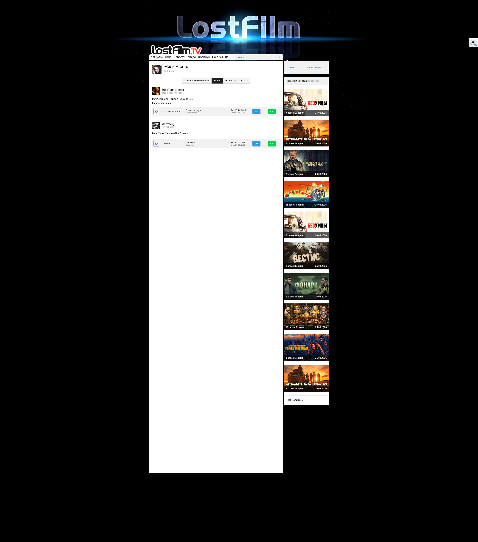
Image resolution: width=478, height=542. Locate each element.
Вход (292, 68)
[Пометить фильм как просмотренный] (156, 143)
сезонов (313, 81)
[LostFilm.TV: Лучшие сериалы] (178, 49)
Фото (244, 80)
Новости (230, 80)
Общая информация (197, 80)
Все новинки (294, 400)
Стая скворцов (193, 111)
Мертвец (190, 143)
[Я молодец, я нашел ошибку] (459, 43)
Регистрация (314, 68)
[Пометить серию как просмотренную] (156, 111)
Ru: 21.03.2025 (238, 143)
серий (302, 81)
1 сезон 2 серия (171, 111)
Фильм (166, 143)
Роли (217, 80)
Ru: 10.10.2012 (238, 111)
